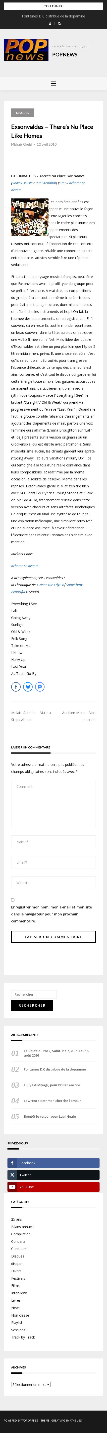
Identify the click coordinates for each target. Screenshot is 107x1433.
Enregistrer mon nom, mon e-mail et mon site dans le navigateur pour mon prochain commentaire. (51, 914)
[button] (50, 23)
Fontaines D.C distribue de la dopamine (53, 16)
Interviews (19, 1293)
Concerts (18, 1241)
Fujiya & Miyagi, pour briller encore (52, 1085)
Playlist (16, 1322)
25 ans (16, 1219)
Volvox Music (22, 182)
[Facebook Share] (16, 687)
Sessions (18, 1330)
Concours (19, 1248)
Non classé (20, 1315)
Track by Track (23, 1337)
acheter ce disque (24, 565)
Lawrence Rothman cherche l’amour (52, 1100)
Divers (16, 1270)
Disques (22, 113)
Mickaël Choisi (21, 144)
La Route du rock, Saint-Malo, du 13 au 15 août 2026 (56, 1053)
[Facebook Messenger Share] (40, 687)
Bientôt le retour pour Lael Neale (50, 1116)
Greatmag (58, 1420)
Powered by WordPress (21, 1420)
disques (17, 1263)
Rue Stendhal (46, 182)
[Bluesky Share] (28, 687)
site (61, 182)
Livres (16, 1300)
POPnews (64, 54)
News (15, 1307)
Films (15, 1285)
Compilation (21, 1234)
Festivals (18, 1278)
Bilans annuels (22, 1226)
